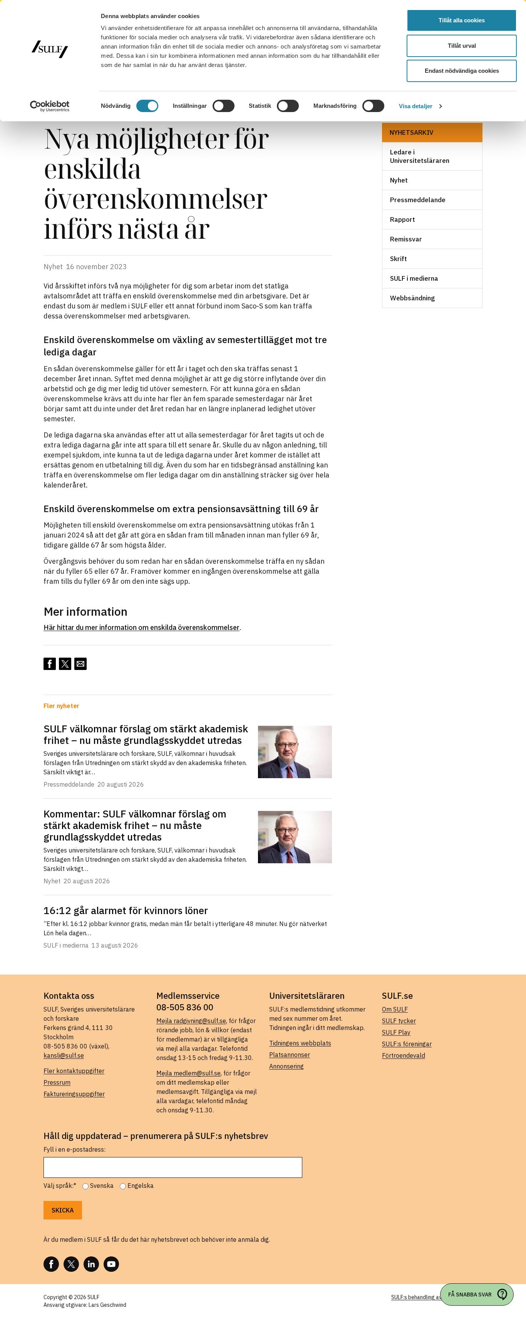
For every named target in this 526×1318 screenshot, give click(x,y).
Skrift (398, 259)
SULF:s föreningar (407, 1044)
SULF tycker (399, 1021)
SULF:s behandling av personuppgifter (436, 1297)
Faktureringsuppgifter (74, 1094)
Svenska (102, 1185)
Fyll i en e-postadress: (75, 1149)
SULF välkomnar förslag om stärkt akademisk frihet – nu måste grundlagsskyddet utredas (146, 734)
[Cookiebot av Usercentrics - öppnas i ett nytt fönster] (50, 106)
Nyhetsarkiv (412, 132)
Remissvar (406, 239)
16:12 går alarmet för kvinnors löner (126, 910)
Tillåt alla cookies (462, 20)
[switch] (224, 106)
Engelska (140, 1185)
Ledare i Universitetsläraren (419, 156)
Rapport (402, 219)
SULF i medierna (414, 278)
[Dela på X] (65, 664)
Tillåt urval (462, 45)
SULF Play (396, 1032)
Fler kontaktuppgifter (74, 1071)
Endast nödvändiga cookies (462, 70)
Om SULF (395, 1009)
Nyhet (399, 180)
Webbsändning (412, 298)
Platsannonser (289, 1054)
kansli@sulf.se (64, 1055)
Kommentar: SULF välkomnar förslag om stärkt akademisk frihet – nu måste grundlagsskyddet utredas (135, 825)
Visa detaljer (415, 106)
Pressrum (57, 1082)
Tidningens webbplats (300, 1043)
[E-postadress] (80, 664)
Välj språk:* (60, 1185)
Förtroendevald (403, 1055)
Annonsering (286, 1066)
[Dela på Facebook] (50, 664)
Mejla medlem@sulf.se (188, 1073)
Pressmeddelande (418, 200)
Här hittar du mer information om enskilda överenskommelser (142, 627)
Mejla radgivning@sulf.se (191, 1021)
